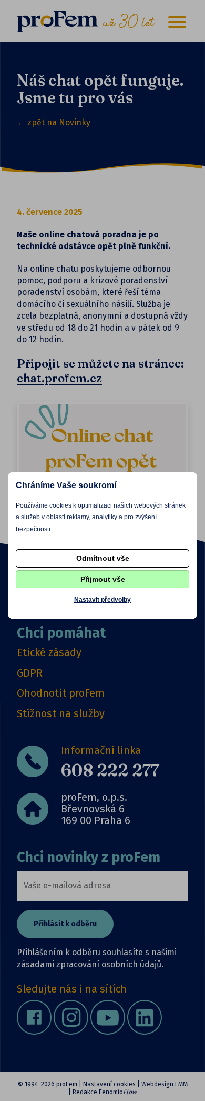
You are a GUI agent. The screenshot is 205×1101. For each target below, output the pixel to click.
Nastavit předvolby (102, 599)
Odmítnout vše (102, 558)
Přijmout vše (102, 579)
